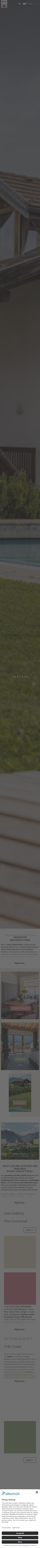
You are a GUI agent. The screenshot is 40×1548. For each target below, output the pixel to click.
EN (24, 4)
